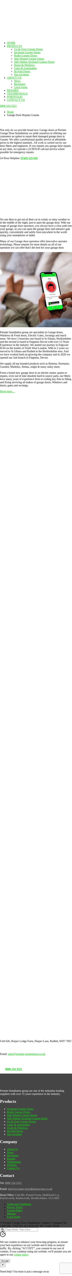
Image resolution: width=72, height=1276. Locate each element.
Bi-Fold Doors (22, 71)
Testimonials (17, 93)
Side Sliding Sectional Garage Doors (34, 61)
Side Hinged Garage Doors (29, 58)
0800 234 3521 (13, 1069)
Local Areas (20, 87)
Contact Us (16, 99)
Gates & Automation (25, 68)
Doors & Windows (24, 65)
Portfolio (15, 96)
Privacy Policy (15, 1207)
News (17, 80)
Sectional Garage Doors (27, 52)
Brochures (19, 84)
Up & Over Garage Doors (28, 49)
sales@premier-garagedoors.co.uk (26, 1053)
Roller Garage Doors (25, 55)
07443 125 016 (29, 158)
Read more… (7, 391)
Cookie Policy (15, 1210)
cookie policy (21, 1254)
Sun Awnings (21, 74)
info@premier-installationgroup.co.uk (30, 1188)
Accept (5, 1261)
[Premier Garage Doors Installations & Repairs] (22, 11)
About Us (14, 77)
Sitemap (11, 1213)
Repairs (13, 90)
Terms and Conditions (19, 1204)
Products (14, 46)
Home (11, 42)
